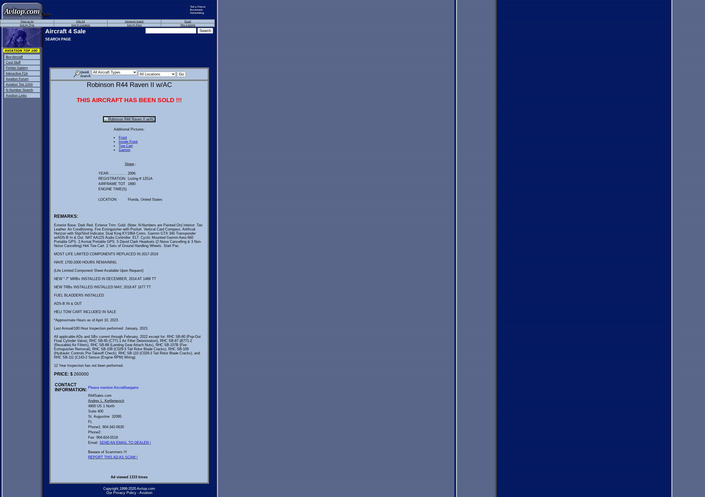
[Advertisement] (121, 9)
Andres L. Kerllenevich (106, 401)
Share (129, 164)
